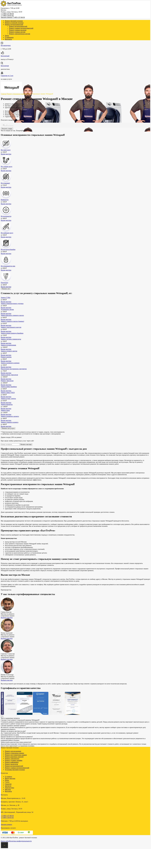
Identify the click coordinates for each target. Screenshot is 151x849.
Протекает (4, 282)
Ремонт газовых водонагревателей (21, 28)
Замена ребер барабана (9, 386)
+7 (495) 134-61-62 (7, 15)
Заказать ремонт (6, 824)
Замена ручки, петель (8, 398)
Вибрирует (5, 200)
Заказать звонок (6, 17)
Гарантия (8, 784)
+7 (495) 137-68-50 (7, 14)
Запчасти (8, 786)
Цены (7, 35)
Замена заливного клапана (10, 363)
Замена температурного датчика (12, 303)
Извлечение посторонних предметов (14, 369)
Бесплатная (5, 66)
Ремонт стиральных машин (14, 753)
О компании (9, 37)
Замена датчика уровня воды (11, 339)
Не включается (6, 216)
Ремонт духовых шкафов (13, 760)
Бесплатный (5, 56)
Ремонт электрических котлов (19, 34)
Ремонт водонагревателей (14, 24)
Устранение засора (7, 309)
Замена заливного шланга (10, 416)
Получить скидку (7, 128)
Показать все (6, 289)
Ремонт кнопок (6, 357)
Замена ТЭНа (5, 297)
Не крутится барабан (8, 249)
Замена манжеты (7, 404)
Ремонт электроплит (12, 758)
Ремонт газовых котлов (17, 32)
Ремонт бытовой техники (14, 21)
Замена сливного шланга (9, 422)
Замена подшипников (8, 345)
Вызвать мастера (26, 444)
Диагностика (9, 787)
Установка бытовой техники (15, 769)
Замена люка (5, 410)
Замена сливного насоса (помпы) (12, 321)
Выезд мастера (10, 778)
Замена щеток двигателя (9, 375)
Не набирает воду (7, 233)
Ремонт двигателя (7, 381)
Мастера (8, 789)
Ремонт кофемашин (12, 762)
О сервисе (8, 776)
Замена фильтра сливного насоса (12, 315)
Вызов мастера (6, 154)
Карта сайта (5, 841)
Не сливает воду (6, 166)
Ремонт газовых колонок (17, 30)
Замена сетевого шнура (9, 351)
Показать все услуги (8, 428)
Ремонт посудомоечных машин (16, 755)
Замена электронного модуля (11, 327)
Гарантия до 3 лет (7, 75)
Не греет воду (6, 150)
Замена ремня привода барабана (12, 333)
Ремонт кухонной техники (14, 23)
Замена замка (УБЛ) (8, 392)
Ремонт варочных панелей (14, 757)
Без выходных (6, 45)
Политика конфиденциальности (20, 841)
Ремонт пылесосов (11, 764)
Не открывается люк (8, 266)
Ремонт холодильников (13, 751)
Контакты (8, 39)
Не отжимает (5, 183)
